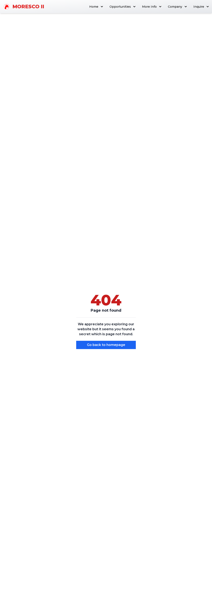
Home (93, 6)
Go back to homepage (106, 345)
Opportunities (120, 6)
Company (175, 6)
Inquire (198, 6)
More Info (149, 6)
